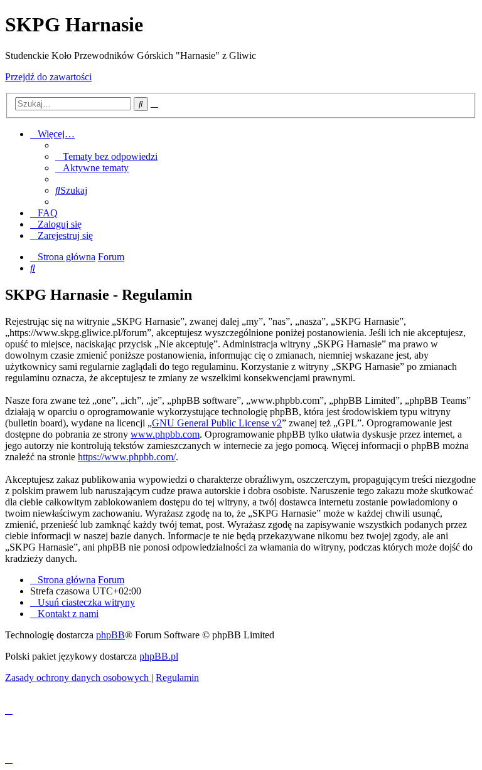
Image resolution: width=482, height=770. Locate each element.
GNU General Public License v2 (217, 423)
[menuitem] (106, 156)
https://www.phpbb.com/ (127, 456)
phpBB (110, 635)
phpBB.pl (158, 656)
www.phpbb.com (165, 434)
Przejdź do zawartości (48, 76)
